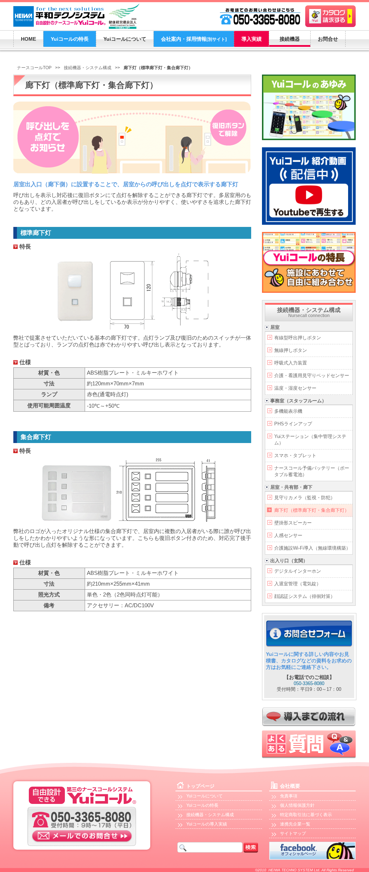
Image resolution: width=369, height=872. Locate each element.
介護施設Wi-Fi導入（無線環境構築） (312, 548)
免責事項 (288, 796)
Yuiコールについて (204, 796)
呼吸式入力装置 (290, 363)
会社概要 (290, 786)
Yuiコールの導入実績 (206, 824)
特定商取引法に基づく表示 (306, 814)
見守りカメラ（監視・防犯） (304, 497)
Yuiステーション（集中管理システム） (310, 440)
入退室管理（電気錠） (297, 583)
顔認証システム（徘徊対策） (304, 596)
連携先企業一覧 (295, 824)
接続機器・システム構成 (210, 814)
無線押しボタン (290, 350)
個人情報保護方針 (297, 805)
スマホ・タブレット (295, 455)
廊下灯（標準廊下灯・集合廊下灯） (311, 510)
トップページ (200, 786)
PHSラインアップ (293, 423)
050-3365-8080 (309, 683)
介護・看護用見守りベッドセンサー (311, 375)
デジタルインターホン (297, 571)
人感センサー (288, 535)
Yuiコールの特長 (202, 805)
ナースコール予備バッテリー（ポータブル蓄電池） (311, 471)
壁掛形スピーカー (293, 523)
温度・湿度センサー (295, 388)
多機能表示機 (288, 411)
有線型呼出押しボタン (297, 337)
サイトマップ (293, 833)
